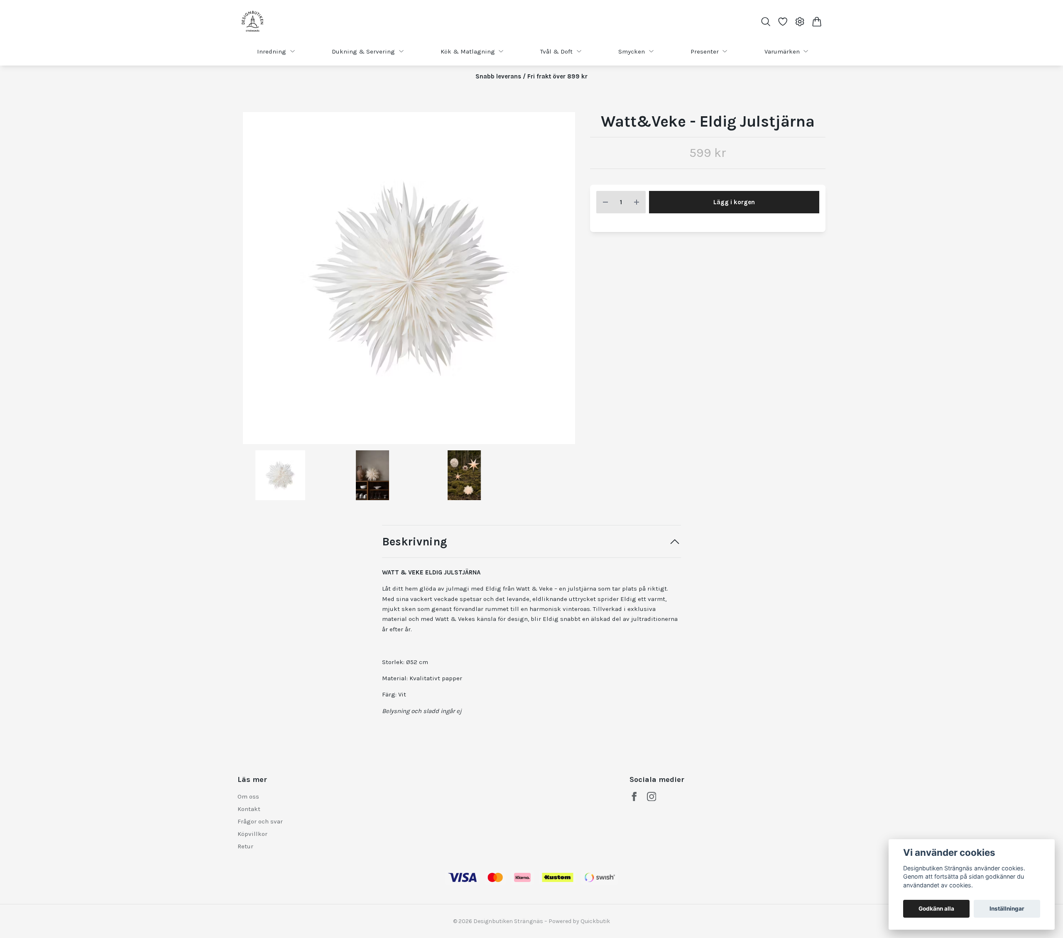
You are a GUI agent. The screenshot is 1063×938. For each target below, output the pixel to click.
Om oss (248, 796)
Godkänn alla (936, 908)
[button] (567, 281)
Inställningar (1007, 908)
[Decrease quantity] (605, 202)
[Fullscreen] (409, 278)
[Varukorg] (816, 21)
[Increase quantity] (636, 202)
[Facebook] (634, 796)
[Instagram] (651, 796)
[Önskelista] (782, 21)
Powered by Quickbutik (579, 921)
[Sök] (765, 21)
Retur (245, 846)
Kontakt (249, 809)
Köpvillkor (252, 834)
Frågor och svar (260, 821)
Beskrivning (414, 541)
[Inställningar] (799, 21)
